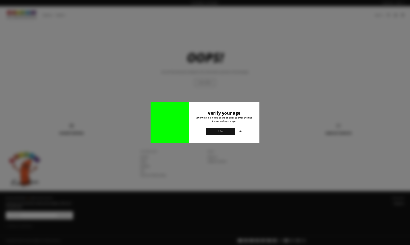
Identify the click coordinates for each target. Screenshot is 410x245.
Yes (220, 131)
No (240, 131)
